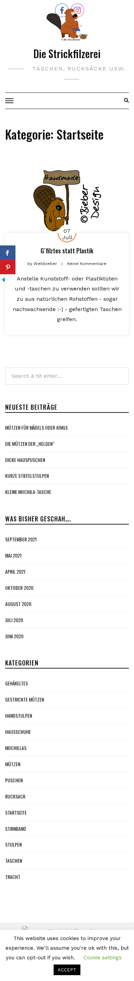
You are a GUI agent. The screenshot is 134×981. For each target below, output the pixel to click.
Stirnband (15, 828)
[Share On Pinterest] (7, 267)
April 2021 (15, 571)
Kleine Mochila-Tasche (28, 491)
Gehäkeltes (16, 683)
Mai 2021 (13, 555)
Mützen (12, 764)
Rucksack (15, 796)
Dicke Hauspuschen (25, 459)
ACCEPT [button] (67, 969)
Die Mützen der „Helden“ (30, 443)
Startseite (16, 812)
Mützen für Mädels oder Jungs (36, 427)
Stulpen (13, 844)
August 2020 (18, 603)
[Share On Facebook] (7, 252)
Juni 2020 (14, 636)
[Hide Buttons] (3, 279)
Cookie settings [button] (102, 958)
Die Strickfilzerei (67, 53)
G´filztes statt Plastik (67, 250)
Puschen (14, 780)
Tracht (12, 876)
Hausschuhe (18, 731)
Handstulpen (18, 715)
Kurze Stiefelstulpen (27, 475)
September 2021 (21, 539)
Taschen (13, 860)
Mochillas (15, 747)
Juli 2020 (14, 620)
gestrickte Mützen (24, 699)
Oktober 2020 (19, 587)
